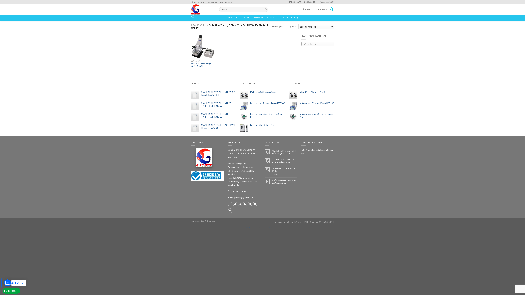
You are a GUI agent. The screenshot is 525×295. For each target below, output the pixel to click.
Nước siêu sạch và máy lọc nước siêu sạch (284, 181)
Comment (276, 174)
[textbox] (317, 44)
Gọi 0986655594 (11, 291)
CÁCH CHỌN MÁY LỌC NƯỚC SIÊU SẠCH (283, 160)
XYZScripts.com (274, 228)
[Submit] (265, 9)
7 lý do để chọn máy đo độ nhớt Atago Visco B (284, 152)
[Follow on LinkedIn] (255, 204)
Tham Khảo (272, 18)
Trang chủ (232, 18)
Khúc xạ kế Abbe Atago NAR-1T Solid (201, 65)
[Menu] (193, 17)
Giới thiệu (246, 18)
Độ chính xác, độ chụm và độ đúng (283, 169)
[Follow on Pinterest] (250, 204)
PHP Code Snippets (252, 228)
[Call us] (245, 204)
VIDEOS (284, 18)
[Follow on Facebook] (230, 204)
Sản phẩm (259, 18)
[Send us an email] (240, 204)
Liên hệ (294, 18)
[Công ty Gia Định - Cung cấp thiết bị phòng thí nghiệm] (203, 9)
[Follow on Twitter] (235, 204)
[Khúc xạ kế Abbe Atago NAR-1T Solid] (203, 46)
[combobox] (317, 44)
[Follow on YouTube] (230, 210)
